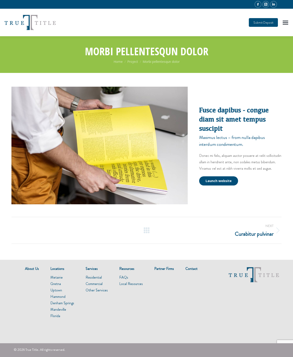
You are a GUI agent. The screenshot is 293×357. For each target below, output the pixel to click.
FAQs (123, 277)
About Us (32, 268)
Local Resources (131, 283)
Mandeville (58, 309)
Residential (94, 277)
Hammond (57, 296)
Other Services (97, 290)
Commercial (94, 283)
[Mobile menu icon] (285, 22)
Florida (55, 315)
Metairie (56, 277)
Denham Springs (62, 303)
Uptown (56, 290)
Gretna (55, 283)
